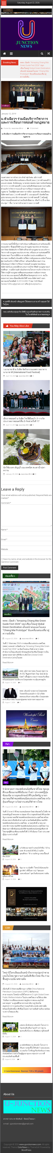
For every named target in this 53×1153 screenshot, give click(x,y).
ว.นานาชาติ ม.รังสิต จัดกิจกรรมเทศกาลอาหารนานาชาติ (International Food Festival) (25, 365)
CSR (5, 960)
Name (4, 524)
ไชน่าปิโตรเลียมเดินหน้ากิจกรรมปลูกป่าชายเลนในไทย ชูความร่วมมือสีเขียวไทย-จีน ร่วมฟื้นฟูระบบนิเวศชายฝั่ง (26, 970)
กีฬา (5, 777)
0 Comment (33, 123)
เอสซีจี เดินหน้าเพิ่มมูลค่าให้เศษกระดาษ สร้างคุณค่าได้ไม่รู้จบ (26, 297)
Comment (6, 497)
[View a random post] (48, 53)
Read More (7, 657)
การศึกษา (5, 100)
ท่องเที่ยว (7, 609)
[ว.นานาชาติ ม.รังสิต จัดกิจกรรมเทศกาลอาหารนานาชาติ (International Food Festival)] (26, 343)
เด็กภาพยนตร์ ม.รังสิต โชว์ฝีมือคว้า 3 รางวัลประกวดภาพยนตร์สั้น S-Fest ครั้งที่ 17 (24, 414)
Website (4, 543)
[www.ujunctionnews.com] (26, 33)
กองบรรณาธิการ (24, 370)
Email (4, 534)
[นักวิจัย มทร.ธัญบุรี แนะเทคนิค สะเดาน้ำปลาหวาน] (26, 441)
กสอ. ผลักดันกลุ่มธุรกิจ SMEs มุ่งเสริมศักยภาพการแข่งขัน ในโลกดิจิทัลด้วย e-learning (26, 307)
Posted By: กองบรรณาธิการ (13, 123)
